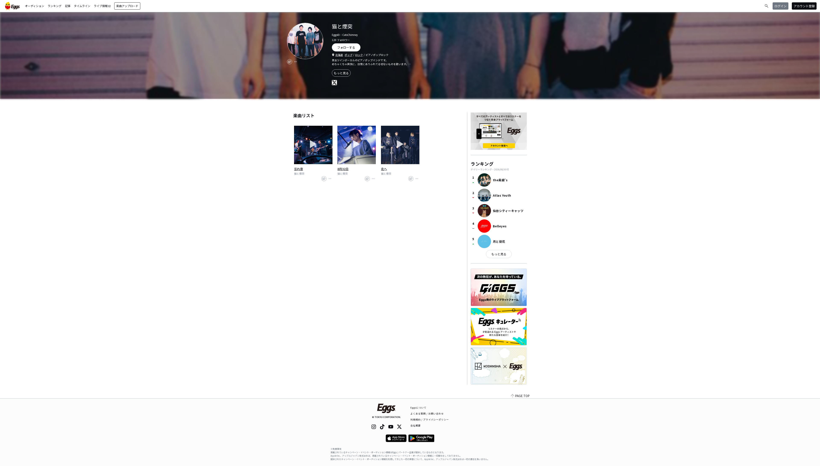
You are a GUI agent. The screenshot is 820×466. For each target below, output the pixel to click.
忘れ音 (298, 169)
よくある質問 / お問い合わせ (427, 413)
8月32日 (342, 169)
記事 (67, 6)
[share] (289, 61)
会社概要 (415, 425)
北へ (384, 169)
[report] (295, 61)
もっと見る (341, 73)
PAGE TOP (522, 396)
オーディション (34, 6)
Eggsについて (418, 407)
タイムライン (82, 6)
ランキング (55, 6)
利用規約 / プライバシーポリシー (429, 419)
